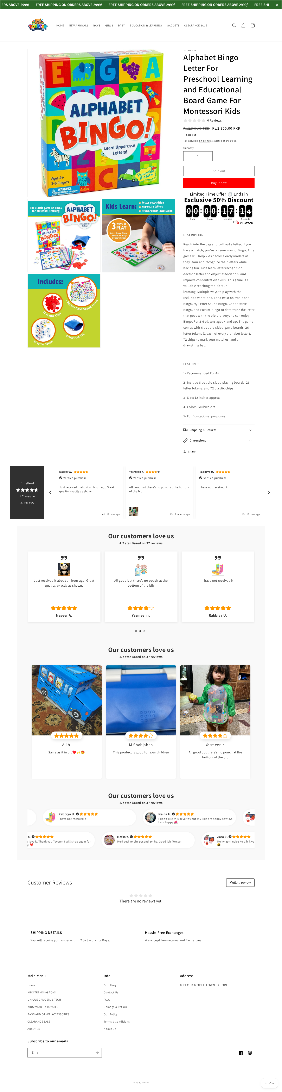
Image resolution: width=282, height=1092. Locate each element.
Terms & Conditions (117, 1021)
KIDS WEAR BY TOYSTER (42, 1007)
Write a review (240, 882)
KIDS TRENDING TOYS (41, 992)
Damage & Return (115, 1007)
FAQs (107, 999)
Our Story (110, 985)
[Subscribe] (97, 1052)
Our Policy (110, 1014)
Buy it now (219, 183)
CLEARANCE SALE (38, 1021)
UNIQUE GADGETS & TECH (44, 999)
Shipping (204, 140)
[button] (234, 25)
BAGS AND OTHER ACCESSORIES (48, 1014)
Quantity (188, 148)
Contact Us (111, 992)
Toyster (144, 1082)
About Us (33, 1029)
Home (31, 985)
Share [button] (192, 451)
